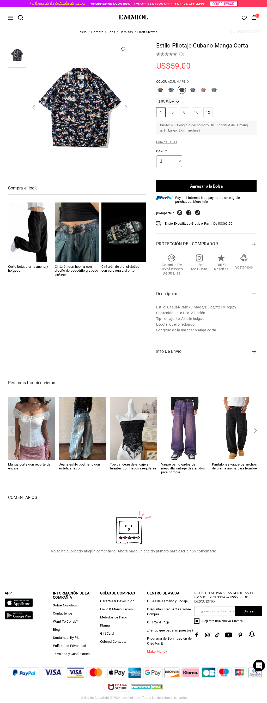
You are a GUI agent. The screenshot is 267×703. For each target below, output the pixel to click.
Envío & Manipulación (116, 609)
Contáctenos (62, 613)
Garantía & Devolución (117, 601)
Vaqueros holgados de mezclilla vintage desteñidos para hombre (183, 468)
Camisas (126, 32)
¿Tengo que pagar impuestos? (170, 630)
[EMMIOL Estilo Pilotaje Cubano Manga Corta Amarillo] (160, 92)
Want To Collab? (65, 621)
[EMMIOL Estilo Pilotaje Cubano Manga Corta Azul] (171, 92)
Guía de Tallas (166, 142)
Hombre (97, 32)
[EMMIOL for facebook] (196, 635)
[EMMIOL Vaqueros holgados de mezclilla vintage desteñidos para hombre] (184, 428)
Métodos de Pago (113, 617)
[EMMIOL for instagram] (207, 635)
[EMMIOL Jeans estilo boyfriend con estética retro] (82, 428)
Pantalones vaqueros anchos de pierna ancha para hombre (234, 466)
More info (200, 202)
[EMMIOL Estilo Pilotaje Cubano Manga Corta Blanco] (192, 92)
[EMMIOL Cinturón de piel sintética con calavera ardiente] (123, 232)
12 (208, 112)
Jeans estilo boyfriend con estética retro (79, 466)
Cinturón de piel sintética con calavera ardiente (120, 268)
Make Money (157, 651)
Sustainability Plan (67, 638)
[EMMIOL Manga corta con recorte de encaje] (31, 428)
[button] (255, 431)
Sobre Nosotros (65, 605)
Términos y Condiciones (71, 654)
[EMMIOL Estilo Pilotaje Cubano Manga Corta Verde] (214, 92)
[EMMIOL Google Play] (19, 618)
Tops (111, 32)
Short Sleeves (147, 32)
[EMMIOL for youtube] (228, 635)
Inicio (82, 32)
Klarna (105, 625)
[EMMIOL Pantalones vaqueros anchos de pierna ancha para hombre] (235, 428)
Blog (56, 629)
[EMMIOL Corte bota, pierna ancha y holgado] (30, 232)
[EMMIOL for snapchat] (251, 634)
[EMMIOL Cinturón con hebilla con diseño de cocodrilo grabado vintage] (77, 232)
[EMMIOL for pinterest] (240, 635)
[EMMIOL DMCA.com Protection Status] (147, 690)
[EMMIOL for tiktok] (217, 635)
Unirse (249, 611)
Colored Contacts (113, 642)
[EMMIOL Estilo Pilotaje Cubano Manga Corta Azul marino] (181, 92)
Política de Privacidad (69, 646)
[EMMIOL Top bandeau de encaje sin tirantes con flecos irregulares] (133, 428)
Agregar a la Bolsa (206, 185)
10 (196, 112)
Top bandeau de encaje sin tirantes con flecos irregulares (133, 466)
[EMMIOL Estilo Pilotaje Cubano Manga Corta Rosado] (203, 92)
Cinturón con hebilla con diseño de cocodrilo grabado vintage (76, 270)
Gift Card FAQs (158, 622)
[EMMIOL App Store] (19, 606)
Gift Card (107, 633)
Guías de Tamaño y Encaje (167, 601)
